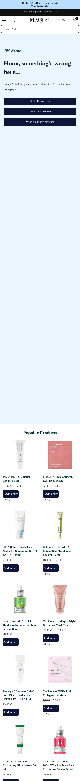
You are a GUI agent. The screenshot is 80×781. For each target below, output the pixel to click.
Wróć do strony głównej (40, 121)
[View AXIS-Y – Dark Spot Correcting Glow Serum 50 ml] (20, 739)
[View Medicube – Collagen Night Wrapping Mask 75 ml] (60, 598)
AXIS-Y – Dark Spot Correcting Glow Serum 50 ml (19, 765)
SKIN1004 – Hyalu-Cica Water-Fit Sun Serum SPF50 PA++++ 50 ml (20, 550)
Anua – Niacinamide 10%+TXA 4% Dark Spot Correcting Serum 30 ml (58, 765)
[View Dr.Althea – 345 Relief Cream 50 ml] (20, 454)
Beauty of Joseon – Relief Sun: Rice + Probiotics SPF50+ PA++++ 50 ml (18, 695)
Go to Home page (40, 101)
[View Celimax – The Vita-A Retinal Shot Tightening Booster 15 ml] (60, 524)
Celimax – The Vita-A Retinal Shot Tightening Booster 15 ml (57, 550)
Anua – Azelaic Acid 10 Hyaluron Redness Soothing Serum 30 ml (19, 625)
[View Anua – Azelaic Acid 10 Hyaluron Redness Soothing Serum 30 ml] (20, 598)
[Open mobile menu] (4, 20)
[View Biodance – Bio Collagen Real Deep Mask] (60, 454)
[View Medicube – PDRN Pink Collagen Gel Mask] (60, 669)
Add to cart (11, 493)
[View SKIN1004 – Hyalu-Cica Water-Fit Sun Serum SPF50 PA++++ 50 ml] (20, 524)
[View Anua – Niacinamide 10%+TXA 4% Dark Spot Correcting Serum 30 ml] (60, 739)
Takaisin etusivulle (40, 111)
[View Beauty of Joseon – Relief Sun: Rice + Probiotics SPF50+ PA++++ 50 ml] (20, 669)
